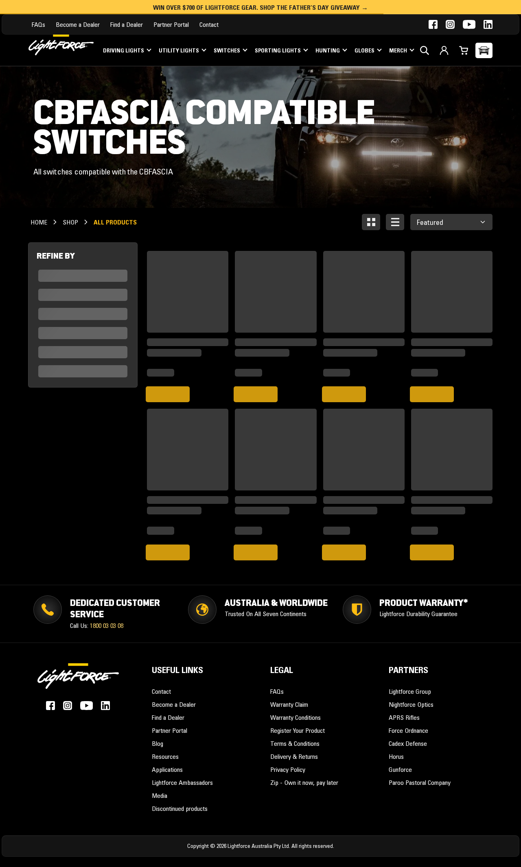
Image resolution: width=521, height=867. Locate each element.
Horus (396, 756)
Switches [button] (227, 50)
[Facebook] (433, 24)
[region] (82, 315)
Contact (209, 24)
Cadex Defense (408, 743)
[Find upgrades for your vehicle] (484, 50)
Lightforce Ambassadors (182, 782)
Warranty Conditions (295, 717)
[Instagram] (450, 24)
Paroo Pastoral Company (420, 782)
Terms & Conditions (295, 743)
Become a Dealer (78, 24)
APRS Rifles (404, 717)
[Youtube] (469, 24)
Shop (70, 222)
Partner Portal (171, 24)
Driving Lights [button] (124, 50)
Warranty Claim (289, 704)
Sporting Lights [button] (278, 50)
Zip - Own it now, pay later (304, 782)
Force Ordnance (408, 730)
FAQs (38, 24)
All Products (115, 222)
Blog (157, 743)
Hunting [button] (328, 50)
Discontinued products (180, 808)
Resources (165, 756)
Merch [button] (398, 50)
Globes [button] (365, 50)
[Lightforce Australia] (78, 681)
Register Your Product (297, 730)
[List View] (395, 222)
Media (159, 795)
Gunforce (400, 769)
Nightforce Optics (411, 704)
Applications (167, 769)
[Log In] (444, 50)
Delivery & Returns (294, 756)
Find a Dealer (126, 24)
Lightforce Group (410, 691)
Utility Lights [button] (179, 50)
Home (39, 222)
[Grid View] (371, 222)
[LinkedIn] (488, 24)
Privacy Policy (287, 769)
